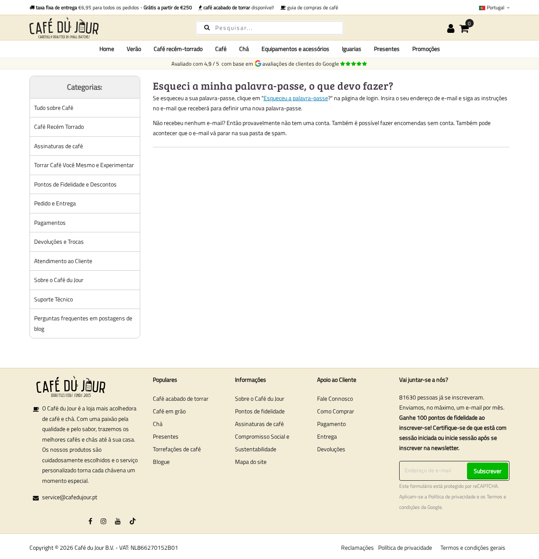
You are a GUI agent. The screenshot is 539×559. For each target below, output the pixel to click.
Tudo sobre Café (53, 107)
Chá (158, 423)
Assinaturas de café (58, 145)
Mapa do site (251, 461)
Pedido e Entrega (55, 203)
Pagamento (331, 423)
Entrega (327, 436)
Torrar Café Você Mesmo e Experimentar (84, 164)
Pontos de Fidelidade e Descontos (75, 184)
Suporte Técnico (53, 299)
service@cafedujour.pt (69, 496)
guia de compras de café (312, 7)
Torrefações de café (177, 449)
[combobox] (269, 28)
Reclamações (357, 547)
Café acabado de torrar (180, 398)
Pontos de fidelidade (260, 411)
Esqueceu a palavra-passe (296, 97)
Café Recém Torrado (59, 126)
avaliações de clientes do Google (302, 63)
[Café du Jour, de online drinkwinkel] (105, 27)
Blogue (161, 461)
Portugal (496, 7)
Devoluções (331, 449)
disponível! (238, 7)
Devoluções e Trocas (59, 241)
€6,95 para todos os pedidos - (114, 7)
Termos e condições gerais (472, 547)
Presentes (166, 436)
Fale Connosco (335, 398)
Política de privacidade (451, 496)
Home (106, 48)
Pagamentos (50, 222)
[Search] (207, 27)
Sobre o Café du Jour (58, 279)
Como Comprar (335, 411)
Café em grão (169, 411)
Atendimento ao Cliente (63, 260)
